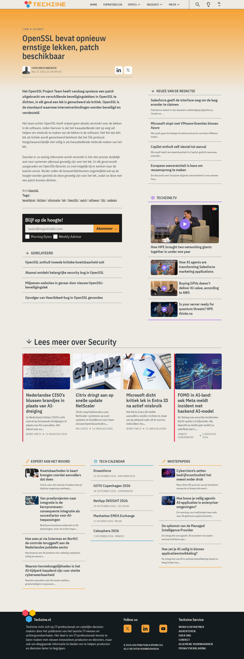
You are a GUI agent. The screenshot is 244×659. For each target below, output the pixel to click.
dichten (41, 200)
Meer (172, 4)
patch (83, 200)
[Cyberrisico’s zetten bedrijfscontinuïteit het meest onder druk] (168, 479)
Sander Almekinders (186, 435)
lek (64, 200)
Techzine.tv (166, 197)
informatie (54, 200)
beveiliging (28, 200)
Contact (184, 639)
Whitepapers (178, 461)
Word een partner (191, 627)
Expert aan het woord (50, 461)
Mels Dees (82, 428)
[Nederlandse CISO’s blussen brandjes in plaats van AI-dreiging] (46, 371)
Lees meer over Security (75, 341)
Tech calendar (112, 461)
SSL (103, 200)
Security (38, 29)
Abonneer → (106, 229)
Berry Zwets (33, 434)
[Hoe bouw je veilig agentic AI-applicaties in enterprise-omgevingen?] (168, 507)
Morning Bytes (41, 236)
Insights (153, 4)
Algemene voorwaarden (196, 644)
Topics (132, 4)
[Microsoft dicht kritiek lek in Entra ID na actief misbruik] (147, 371)
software (94, 200)
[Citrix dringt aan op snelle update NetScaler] (97, 371)
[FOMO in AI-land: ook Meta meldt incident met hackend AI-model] (198, 371)
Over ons (185, 635)
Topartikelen (112, 4)
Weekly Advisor (70, 236)
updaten (112, 200)
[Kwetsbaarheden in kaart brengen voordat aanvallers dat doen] (32, 479)
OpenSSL (33, 190)
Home (93, 4)
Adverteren (187, 631)
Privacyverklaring (192, 648)
